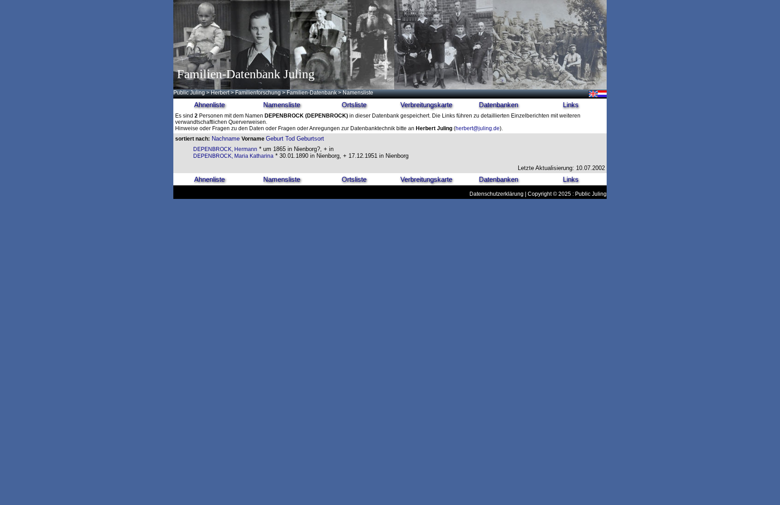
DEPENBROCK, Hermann (225, 149)
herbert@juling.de (477, 128)
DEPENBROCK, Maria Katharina (233, 156)
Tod (290, 138)
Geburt (274, 138)
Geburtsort (310, 138)
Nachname (226, 138)
